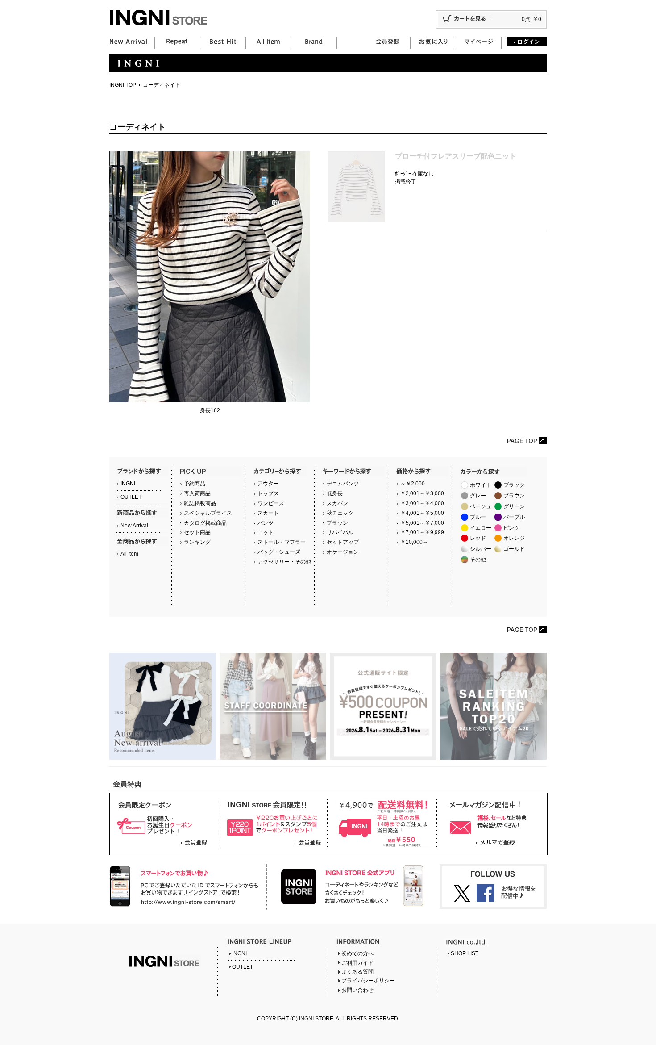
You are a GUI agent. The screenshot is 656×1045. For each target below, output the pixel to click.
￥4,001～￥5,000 (422, 513)
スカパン (337, 503)
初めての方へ (357, 953)
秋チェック (340, 513)
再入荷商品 (197, 493)
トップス (268, 493)
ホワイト (480, 485)
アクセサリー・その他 (284, 562)
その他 (478, 559)
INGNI (127, 484)
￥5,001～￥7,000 (422, 523)
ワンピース (270, 503)
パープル (514, 517)
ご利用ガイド (357, 963)
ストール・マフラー (281, 542)
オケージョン (343, 552)
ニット (265, 532)
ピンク (511, 528)
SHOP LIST (464, 953)
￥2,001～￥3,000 (422, 493)
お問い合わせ (357, 990)
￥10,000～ (414, 542)
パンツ (265, 523)
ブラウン (337, 523)
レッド (478, 538)
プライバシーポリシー (368, 981)
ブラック (514, 485)
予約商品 (194, 484)
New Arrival (134, 525)
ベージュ (480, 506)
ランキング (197, 542)
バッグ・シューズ (278, 552)
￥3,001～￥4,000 (422, 503)
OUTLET (130, 497)
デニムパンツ (343, 484)
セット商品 (197, 532)
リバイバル (340, 532)
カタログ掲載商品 (205, 523)
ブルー (478, 517)
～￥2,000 (412, 484)
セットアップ (343, 542)
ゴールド (514, 549)
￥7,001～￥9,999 (422, 532)
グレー (478, 496)
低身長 (335, 493)
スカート (268, 513)
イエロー (480, 528)
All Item (129, 554)
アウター (268, 484)
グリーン (514, 506)
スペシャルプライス (208, 513)
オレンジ (514, 538)
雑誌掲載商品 (200, 503)
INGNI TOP (122, 85)
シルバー (480, 549)
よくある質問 (357, 972)
